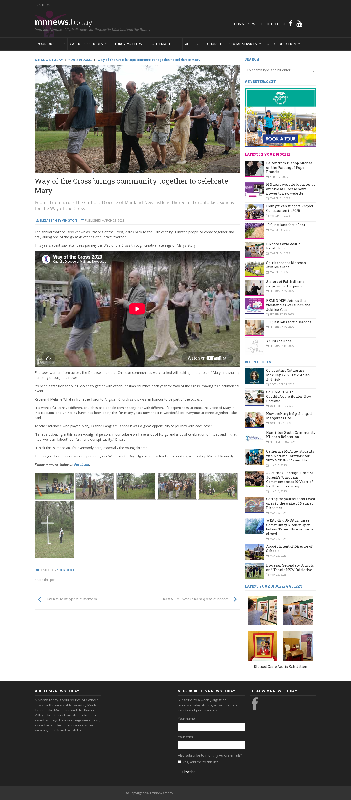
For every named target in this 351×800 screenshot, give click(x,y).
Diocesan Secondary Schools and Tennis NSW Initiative (290, 567)
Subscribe (188, 771)
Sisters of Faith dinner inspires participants (285, 283)
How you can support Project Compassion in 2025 (289, 208)
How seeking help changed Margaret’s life (289, 415)
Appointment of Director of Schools (289, 548)
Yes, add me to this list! (200, 762)
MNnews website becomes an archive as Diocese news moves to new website (291, 189)
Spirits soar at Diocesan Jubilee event (286, 265)
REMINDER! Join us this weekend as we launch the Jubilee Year (288, 305)
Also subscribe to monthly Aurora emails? (210, 755)
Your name (186, 718)
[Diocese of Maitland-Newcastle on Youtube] (299, 23)
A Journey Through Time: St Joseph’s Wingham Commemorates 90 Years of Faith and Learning (290, 479)
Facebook (81, 464)
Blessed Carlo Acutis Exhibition (283, 246)
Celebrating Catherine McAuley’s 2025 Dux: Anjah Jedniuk (288, 374)
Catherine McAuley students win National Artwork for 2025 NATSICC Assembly (290, 455)
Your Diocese (67, 570)
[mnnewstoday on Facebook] (290, 23)
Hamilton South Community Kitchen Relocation (290, 434)
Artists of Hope (279, 341)
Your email (186, 737)
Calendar (44, 5)
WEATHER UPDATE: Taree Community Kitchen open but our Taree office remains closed (290, 527)
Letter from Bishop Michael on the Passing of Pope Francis (290, 167)
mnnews (64, 21)
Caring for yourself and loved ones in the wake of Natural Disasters (290, 503)
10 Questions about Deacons (288, 322)
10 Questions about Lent (285, 225)
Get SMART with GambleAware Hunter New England (288, 396)
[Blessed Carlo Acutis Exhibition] (262, 610)
